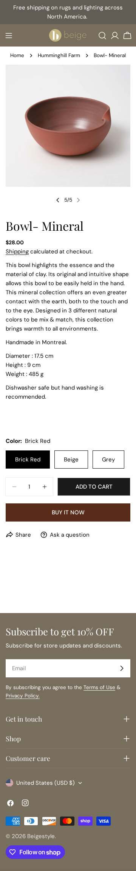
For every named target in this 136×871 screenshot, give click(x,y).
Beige (71, 459)
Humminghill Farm (59, 55)
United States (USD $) (45, 783)
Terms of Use (99, 687)
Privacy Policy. (23, 695)
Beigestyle (41, 836)
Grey (108, 459)
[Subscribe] (122, 668)
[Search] (102, 35)
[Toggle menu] (8, 35)
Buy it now (68, 512)
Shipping (17, 251)
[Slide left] (58, 200)
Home (17, 55)
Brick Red (27, 459)
